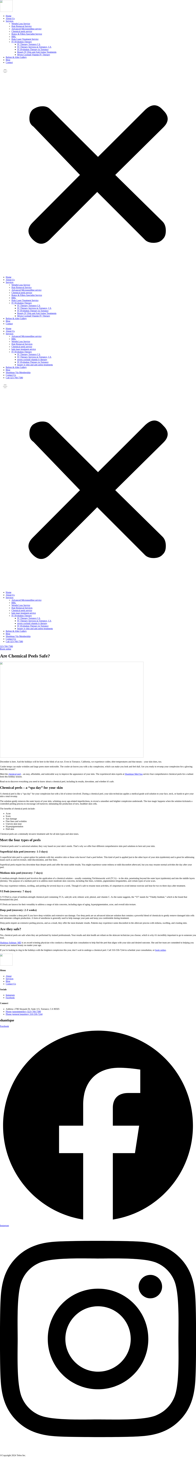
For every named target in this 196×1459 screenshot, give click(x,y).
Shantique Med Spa (134, 774)
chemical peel (14, 774)
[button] (98, 170)
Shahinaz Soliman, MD (10, 942)
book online (160, 950)
